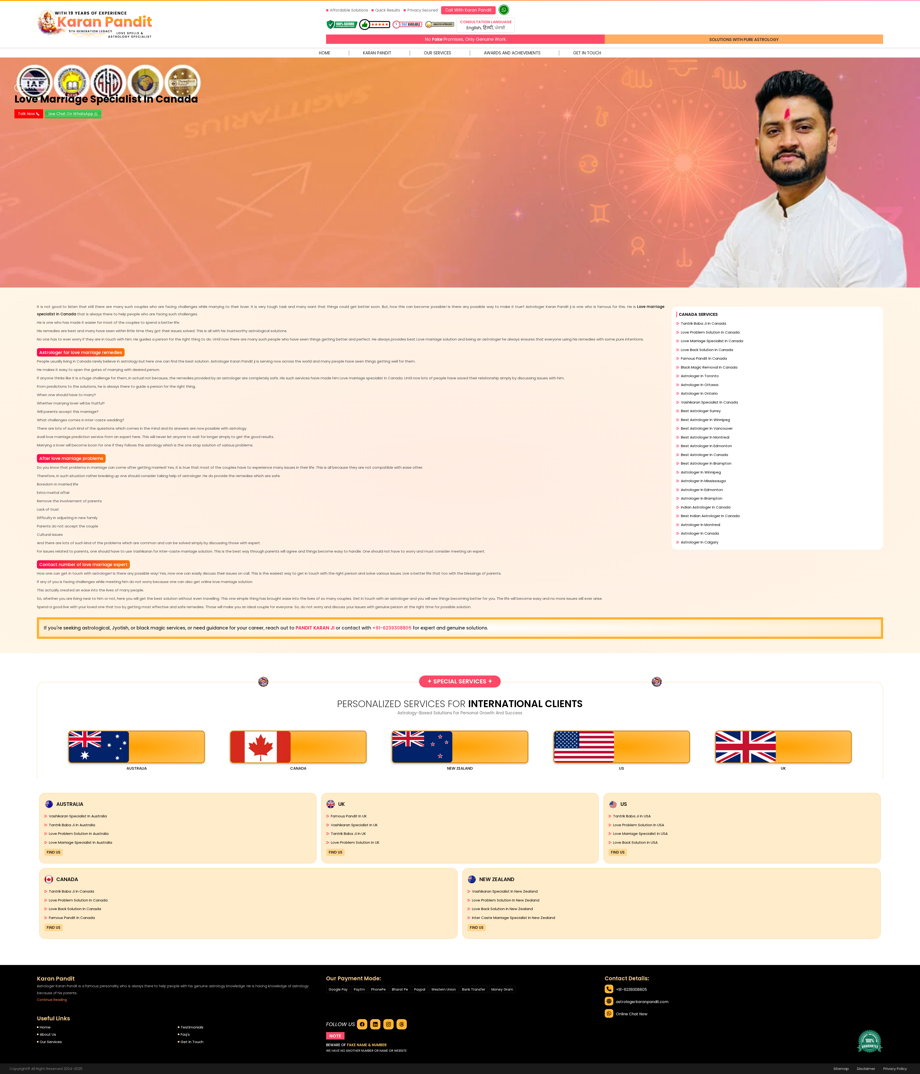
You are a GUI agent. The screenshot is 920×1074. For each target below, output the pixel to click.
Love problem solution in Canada (710, 332)
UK (783, 768)
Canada (298, 768)
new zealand (460, 768)
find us (53, 852)
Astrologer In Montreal (700, 524)
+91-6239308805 (392, 628)
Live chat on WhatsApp (71, 113)
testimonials (192, 1027)
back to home (32, 88)
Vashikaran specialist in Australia (78, 816)
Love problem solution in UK (355, 842)
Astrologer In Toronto (700, 375)
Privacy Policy (895, 1068)
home (45, 1027)
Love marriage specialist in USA (640, 833)
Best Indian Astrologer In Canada (710, 515)
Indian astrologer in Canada (705, 507)
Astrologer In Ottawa (699, 384)
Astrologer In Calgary (699, 542)
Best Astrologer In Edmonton (706, 445)
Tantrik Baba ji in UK (348, 833)
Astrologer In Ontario (699, 393)
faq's (185, 1034)
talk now (27, 113)
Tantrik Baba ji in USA (632, 816)
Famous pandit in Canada (704, 358)
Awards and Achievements (512, 53)
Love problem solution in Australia (79, 833)
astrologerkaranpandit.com (642, 1002)
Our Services (437, 53)
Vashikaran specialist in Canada (709, 402)
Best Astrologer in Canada (704, 454)
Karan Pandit (377, 53)
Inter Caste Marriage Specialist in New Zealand (513, 917)
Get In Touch (587, 53)
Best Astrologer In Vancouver (707, 428)
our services (51, 1041)
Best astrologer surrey (701, 410)
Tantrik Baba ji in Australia (72, 824)
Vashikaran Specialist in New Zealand (505, 891)
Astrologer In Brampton (701, 498)
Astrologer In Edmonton (702, 489)
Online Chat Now (631, 1014)
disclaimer (866, 1068)
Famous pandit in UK (349, 816)
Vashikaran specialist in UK (354, 824)
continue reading (52, 999)
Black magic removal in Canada (709, 367)
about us (48, 1034)
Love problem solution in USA (638, 824)
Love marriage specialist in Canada (106, 99)
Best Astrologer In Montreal (705, 437)
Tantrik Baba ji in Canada (703, 323)
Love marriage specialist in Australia (80, 842)
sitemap (841, 1068)
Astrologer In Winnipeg (701, 472)
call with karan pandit (468, 10)
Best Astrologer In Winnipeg (705, 419)
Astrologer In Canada (700, 533)
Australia (136, 768)
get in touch (192, 1041)
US (621, 768)
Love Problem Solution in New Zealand (505, 900)
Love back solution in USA (635, 842)
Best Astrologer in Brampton (706, 463)
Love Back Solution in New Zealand (502, 908)
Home (324, 53)
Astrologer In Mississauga (703, 480)
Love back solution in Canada (707, 349)
